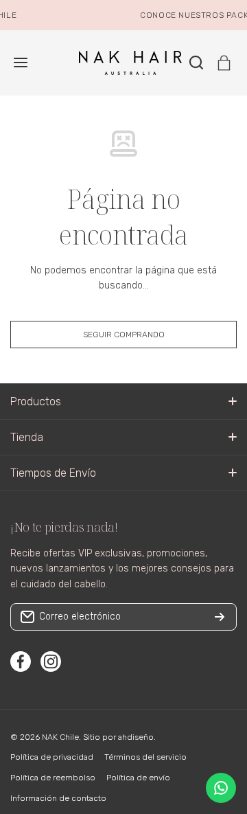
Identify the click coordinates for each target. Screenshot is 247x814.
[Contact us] (221, 788)
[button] (224, 63)
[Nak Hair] (123, 62)
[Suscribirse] (219, 617)
